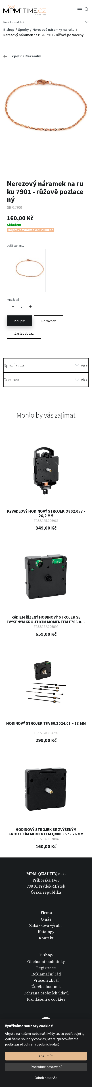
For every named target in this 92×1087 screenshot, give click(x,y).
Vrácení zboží (46, 980)
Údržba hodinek (46, 986)
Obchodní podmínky (46, 961)
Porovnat (48, 321)
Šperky (23, 29)
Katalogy (46, 931)
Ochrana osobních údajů (46, 993)
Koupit (19, 321)
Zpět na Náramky (26, 56)
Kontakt (46, 938)
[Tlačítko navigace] (79, 9)
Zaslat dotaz (24, 333)
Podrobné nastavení (46, 1066)
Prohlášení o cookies (46, 999)
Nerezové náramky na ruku (54, 29)
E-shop (9, 29)
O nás (46, 919)
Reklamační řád (46, 974)
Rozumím (46, 1056)
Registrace (46, 968)
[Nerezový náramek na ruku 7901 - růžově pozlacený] (46, 112)
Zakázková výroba (46, 925)
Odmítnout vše (46, 1077)
